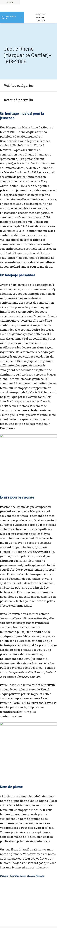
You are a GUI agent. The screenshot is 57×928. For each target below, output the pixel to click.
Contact (40, 14)
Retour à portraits (18, 100)
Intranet (41, 17)
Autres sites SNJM (9, 17)
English (40, 20)
